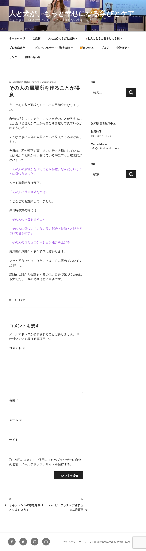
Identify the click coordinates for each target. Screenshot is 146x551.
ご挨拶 (36, 38)
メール (15, 420)
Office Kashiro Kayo (44, 82)
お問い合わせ (32, 57)
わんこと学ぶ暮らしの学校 (104, 38)
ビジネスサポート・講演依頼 (52, 47)
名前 (14, 400)
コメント (17, 348)
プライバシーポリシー (76, 541)
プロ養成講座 (17, 47)
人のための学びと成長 (61, 38)
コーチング (19, 300)
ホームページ (17, 38)
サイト (13, 439)
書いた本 (88, 47)
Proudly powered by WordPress (111, 541)
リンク (13, 57)
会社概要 (121, 47)
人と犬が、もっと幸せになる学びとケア (72, 13)
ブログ (105, 47)
